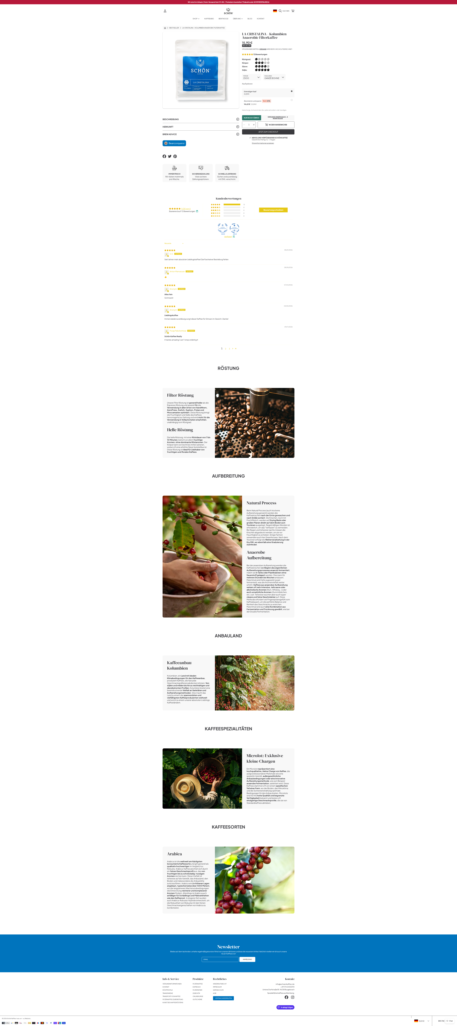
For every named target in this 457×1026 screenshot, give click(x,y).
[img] (169, 250)
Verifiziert (228, 236)
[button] (284, 10)
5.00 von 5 (186, 208)
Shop (195, 19)
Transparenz (168, 993)
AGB (214, 993)
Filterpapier (197, 990)
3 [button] (229, 349)
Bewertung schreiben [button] (273, 210)
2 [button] (225, 349)
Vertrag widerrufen (223, 998)
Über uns (237, 19)
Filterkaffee (198, 984)
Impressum (217, 987)
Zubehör (196, 993)
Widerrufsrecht (219, 984)
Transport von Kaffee (171, 996)
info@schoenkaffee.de (285, 984)
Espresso (197, 987)
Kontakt (166, 987)
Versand (262, 49)
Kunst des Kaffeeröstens (173, 1002)
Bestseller (174, 28)
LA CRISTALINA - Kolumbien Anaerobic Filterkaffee (203, 28)
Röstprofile (168, 990)
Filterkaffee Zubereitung (173, 999)
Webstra (27, 1018)
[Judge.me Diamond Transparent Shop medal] (234, 228)
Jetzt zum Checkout (268, 132)
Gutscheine (197, 999)
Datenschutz (218, 990)
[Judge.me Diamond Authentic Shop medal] (222, 228)
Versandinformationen (172, 984)
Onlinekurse (198, 996)
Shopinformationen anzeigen (263, 143)
